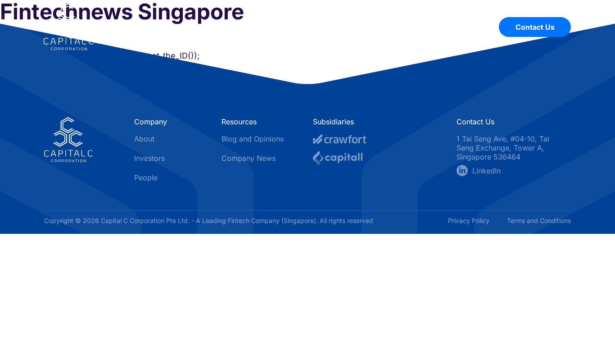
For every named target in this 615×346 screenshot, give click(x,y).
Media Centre (351, 27)
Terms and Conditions (539, 220)
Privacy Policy (469, 220)
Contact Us (535, 27)
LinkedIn (486, 170)
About (295, 27)
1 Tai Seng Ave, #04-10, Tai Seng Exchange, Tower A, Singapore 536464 (503, 147)
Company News (249, 158)
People (463, 27)
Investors (412, 27)
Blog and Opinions (253, 138)
